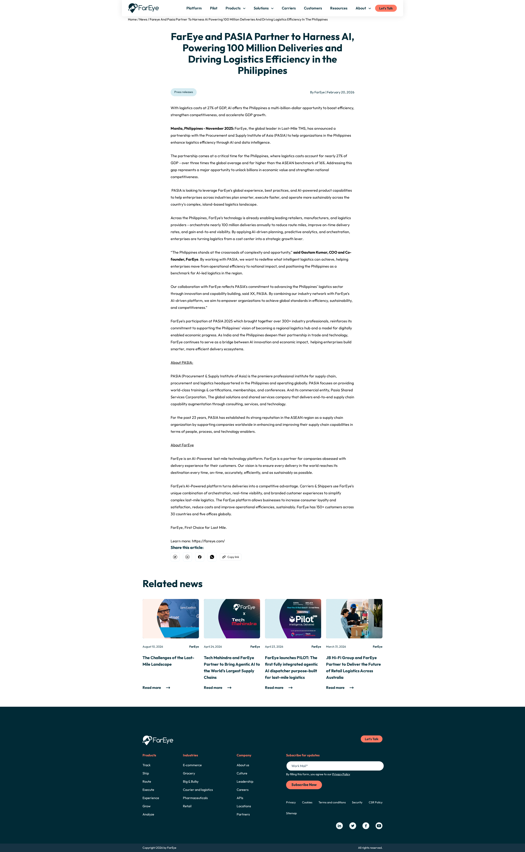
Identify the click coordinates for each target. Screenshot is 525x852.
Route (147, 781)
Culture (242, 773)
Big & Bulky (191, 781)
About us (243, 765)
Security (357, 802)
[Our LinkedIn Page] (339, 825)
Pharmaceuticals (195, 798)
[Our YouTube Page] (378, 825)
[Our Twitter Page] (352, 825)
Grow (147, 806)
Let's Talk (386, 8)
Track (147, 765)
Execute (148, 790)
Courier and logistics (198, 790)
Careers (243, 790)
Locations (244, 806)
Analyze (148, 814)
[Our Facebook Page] (365, 825)
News (143, 19)
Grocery (189, 773)
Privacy (291, 802)
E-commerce (192, 765)
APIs (240, 798)
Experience (151, 798)
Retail (187, 806)
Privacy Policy (341, 774)
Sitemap (291, 813)
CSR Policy (375, 802)
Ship (146, 773)
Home (132, 19)
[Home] (143, 8)
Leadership (245, 781)
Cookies (307, 802)
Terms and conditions (332, 802)
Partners (243, 814)
